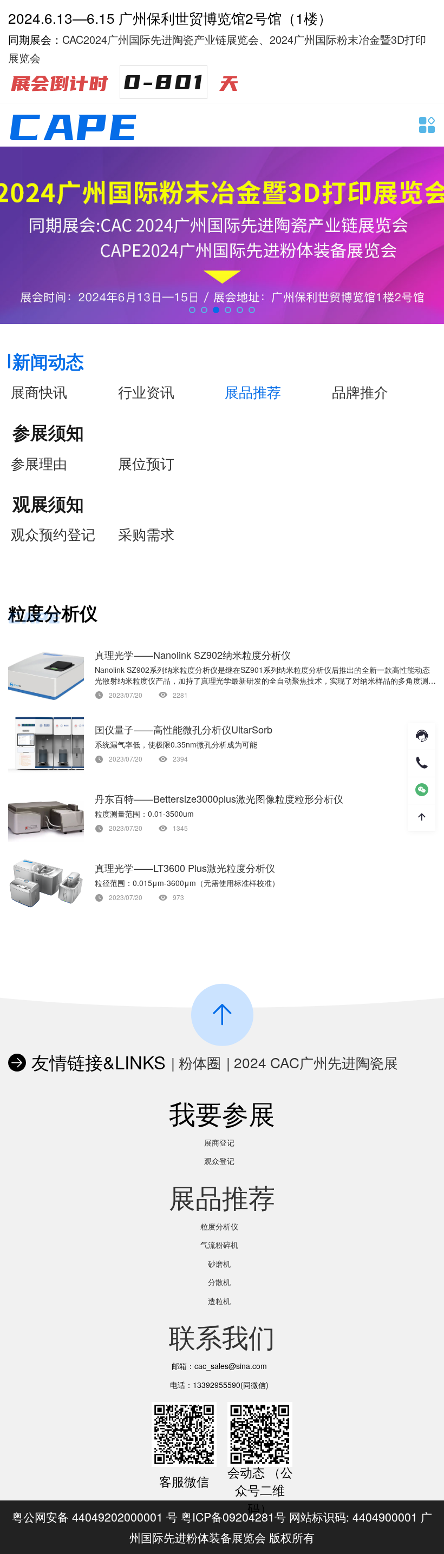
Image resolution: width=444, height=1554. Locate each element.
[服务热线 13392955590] (421, 763)
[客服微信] (421, 790)
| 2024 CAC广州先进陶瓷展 (312, 1062)
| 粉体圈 (196, 1062)
